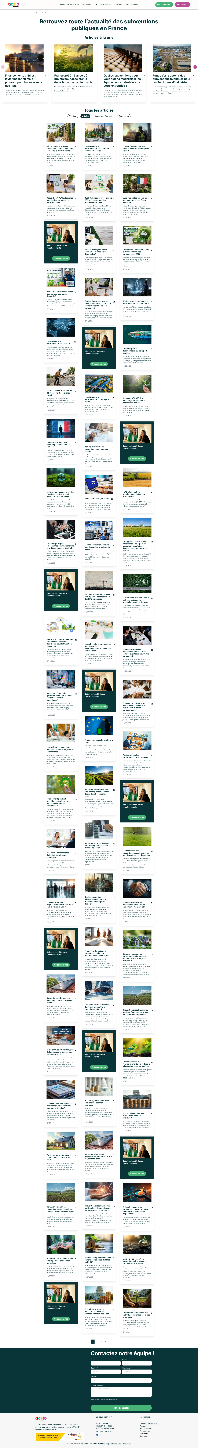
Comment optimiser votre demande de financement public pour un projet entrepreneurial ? (134, 706)
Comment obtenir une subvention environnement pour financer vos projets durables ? (134, 957)
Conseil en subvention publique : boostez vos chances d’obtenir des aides (97, 1311)
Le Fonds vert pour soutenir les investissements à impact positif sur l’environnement (60, 494)
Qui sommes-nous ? (67, 4)
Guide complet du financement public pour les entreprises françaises (60, 1260)
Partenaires (106, 4)
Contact (143, 1436)
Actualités (118, 4)
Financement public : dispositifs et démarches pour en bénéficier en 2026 (60, 904)
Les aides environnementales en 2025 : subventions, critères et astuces (136, 1314)
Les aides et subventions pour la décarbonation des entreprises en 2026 (136, 251)
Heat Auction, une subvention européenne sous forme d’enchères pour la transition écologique (60, 642)
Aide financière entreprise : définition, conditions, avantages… (58, 855)
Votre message (97, 1385)
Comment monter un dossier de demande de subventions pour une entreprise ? (59, 1105)
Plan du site (127, 1444)
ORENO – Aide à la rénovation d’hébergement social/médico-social (60, 393)
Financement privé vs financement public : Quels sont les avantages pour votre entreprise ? (136, 652)
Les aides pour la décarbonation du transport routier (97, 399)
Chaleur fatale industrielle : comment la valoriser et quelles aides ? (136, 148)
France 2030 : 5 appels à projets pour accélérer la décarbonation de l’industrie (73, 79)
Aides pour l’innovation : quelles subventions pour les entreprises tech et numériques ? (59, 696)
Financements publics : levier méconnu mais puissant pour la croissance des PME (23, 80)
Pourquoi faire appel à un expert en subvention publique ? (133, 1115)
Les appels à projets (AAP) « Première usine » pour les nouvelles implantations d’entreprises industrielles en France (135, 546)
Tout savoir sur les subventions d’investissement (136, 756)
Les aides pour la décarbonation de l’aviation (58, 342)
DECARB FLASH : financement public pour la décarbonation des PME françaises (98, 596)
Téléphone (126, 1368)
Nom (93, 1360)
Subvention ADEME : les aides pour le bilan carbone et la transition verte (60, 200)
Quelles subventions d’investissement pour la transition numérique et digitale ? (95, 900)
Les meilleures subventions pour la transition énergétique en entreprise (60, 749)
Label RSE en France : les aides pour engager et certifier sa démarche (136, 200)
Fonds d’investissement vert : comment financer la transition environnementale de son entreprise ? (98, 304)
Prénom (125, 1360)
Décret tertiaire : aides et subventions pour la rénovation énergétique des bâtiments (60, 148)
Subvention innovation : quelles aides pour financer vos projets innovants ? (98, 1156)
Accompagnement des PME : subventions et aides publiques (97, 1102)
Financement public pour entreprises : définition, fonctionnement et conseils (97, 953)
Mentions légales (115, 1444)
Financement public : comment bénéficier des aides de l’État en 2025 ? (98, 1259)
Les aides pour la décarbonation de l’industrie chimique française (97, 148)
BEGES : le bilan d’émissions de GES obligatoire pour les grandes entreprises (98, 200)
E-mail (93, 1377)
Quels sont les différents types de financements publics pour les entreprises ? (60, 1052)
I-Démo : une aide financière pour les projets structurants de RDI (97, 547)
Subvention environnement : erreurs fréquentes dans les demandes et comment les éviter (97, 792)
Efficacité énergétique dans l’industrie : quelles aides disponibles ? (97, 251)
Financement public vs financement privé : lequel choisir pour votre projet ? (134, 904)
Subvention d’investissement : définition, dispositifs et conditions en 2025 (98, 1006)
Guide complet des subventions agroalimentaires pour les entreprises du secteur (136, 852)
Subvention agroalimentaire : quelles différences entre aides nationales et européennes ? (136, 1012)
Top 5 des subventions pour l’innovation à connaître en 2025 (59, 1157)
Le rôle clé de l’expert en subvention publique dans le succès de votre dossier (135, 1261)
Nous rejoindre (132, 4)
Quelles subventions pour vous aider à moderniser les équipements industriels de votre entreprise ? (122, 80)
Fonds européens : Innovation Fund (98, 741)
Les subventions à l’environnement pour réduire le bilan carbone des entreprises (136, 1063)
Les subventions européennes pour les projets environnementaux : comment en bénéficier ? (98, 647)
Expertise (144, 1426)
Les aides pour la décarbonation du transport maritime (135, 350)
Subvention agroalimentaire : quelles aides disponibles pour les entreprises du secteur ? (98, 1208)
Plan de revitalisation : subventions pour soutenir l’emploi (96, 449)
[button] (3, 67)
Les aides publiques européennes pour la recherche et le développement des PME (60, 545)
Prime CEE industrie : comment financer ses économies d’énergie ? (60, 293)
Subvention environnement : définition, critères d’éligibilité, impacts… (60, 1000)
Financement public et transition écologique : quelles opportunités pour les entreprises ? (60, 802)
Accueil (40, 13)
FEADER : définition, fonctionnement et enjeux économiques (134, 494)
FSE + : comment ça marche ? (97, 498)
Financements (88, 4)
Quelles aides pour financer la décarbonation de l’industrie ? (136, 302)
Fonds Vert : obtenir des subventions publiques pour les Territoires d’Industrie (171, 79)
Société (94, 1368)
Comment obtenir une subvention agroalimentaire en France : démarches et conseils (60, 1209)
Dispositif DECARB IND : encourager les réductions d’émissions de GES (134, 400)
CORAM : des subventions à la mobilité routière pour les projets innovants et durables (136, 599)
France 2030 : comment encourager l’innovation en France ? (58, 444)
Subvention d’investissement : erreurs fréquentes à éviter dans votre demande (98, 845)
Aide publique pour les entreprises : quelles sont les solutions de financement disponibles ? (135, 1210)
